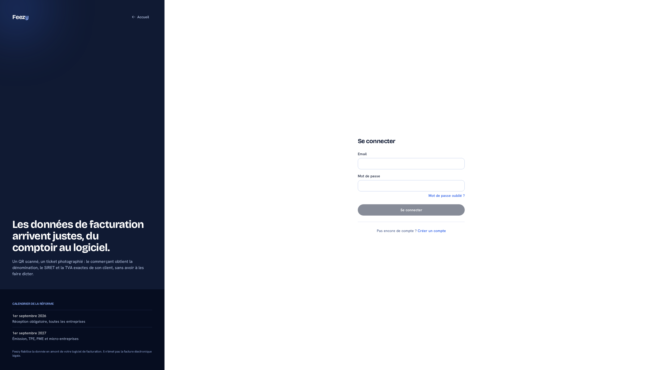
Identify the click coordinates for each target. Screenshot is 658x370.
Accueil (143, 17)
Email (362, 154)
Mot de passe (369, 176)
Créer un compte (432, 230)
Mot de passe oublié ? (446, 195)
